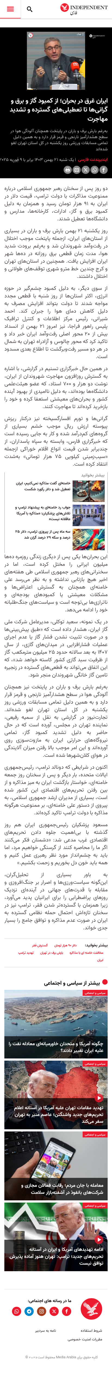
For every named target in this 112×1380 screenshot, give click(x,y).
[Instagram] (41, 1311)
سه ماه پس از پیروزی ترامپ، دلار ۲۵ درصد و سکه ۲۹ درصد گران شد (42, 535)
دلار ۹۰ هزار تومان (65, 945)
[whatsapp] (16, 1311)
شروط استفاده (91, 1331)
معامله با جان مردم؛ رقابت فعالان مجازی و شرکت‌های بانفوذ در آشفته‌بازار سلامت (62, 1189)
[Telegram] (29, 1311)
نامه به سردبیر (45, 1331)
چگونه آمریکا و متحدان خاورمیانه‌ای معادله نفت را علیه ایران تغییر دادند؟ (56, 1047)
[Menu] (10, 9)
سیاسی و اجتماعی (63, 983)
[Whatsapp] (95, 170)
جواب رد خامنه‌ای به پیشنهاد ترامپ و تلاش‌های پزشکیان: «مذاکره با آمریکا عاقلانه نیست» (42, 513)
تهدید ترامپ (26, 952)
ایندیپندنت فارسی (92, 159)
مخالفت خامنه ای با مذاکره (86, 952)
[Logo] (97, 36)
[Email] (77, 170)
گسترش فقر (40, 945)
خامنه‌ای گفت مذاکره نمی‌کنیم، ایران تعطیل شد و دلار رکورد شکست (43, 486)
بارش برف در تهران (51, 952)
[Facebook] (103, 170)
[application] (56, 61)
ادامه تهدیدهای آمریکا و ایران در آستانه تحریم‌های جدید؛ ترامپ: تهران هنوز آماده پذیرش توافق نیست (56, 1256)
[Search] (29, 9)
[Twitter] (86, 170)
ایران (100, 960)
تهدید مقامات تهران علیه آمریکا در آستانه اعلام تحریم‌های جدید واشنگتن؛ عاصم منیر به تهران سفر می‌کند (58, 1115)
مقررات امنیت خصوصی (85, 1339)
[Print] (68, 170)
